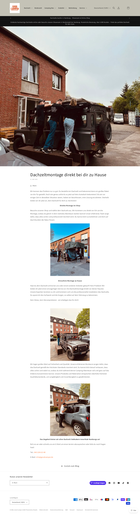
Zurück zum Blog (71, 466)
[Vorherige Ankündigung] (10, 18)
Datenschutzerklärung (56, 510)
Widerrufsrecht (43, 510)
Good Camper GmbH (20, 510)
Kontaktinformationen (91, 510)
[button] (28, 8)
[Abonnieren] (46, 482)
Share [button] (34, 186)
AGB (66, 510)
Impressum (80, 510)
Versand (72, 510)
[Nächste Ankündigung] (129, 18)
